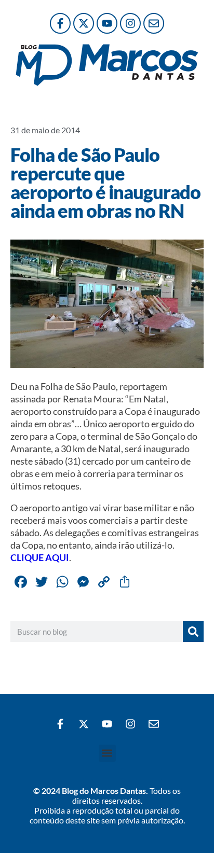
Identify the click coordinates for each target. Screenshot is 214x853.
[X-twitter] (83, 23)
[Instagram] (130, 23)
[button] (107, 753)
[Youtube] (107, 23)
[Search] (193, 631)
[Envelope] (153, 23)
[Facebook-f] (60, 23)
